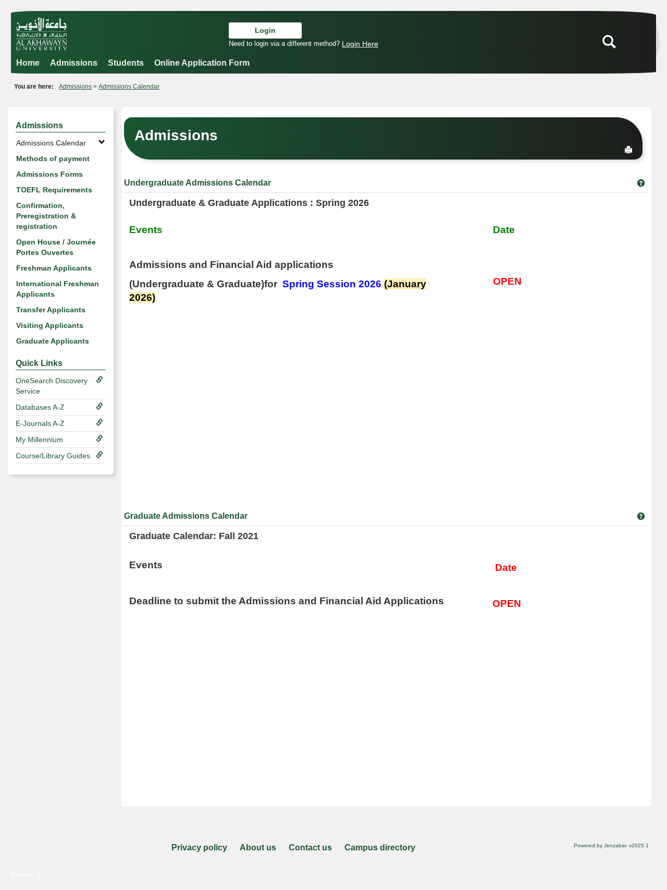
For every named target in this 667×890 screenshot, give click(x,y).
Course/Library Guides (53, 456)
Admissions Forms (49, 174)
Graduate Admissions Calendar (186, 515)
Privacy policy (199, 847)
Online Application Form (202, 62)
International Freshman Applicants (57, 288)
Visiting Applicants (49, 325)
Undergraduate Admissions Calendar (197, 182)
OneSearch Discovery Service (52, 385)
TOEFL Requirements (54, 190)
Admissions (73, 62)
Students (126, 62)
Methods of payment (53, 158)
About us (258, 847)
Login (265, 30)
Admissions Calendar (128, 86)
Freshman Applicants (54, 268)
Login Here (360, 44)
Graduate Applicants (52, 341)
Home (28, 62)
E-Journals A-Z (40, 423)
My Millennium (39, 439)
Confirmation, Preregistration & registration (46, 215)
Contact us (310, 847)
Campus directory (379, 847)
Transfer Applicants (50, 310)
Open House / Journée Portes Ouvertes (56, 247)
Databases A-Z (40, 407)
